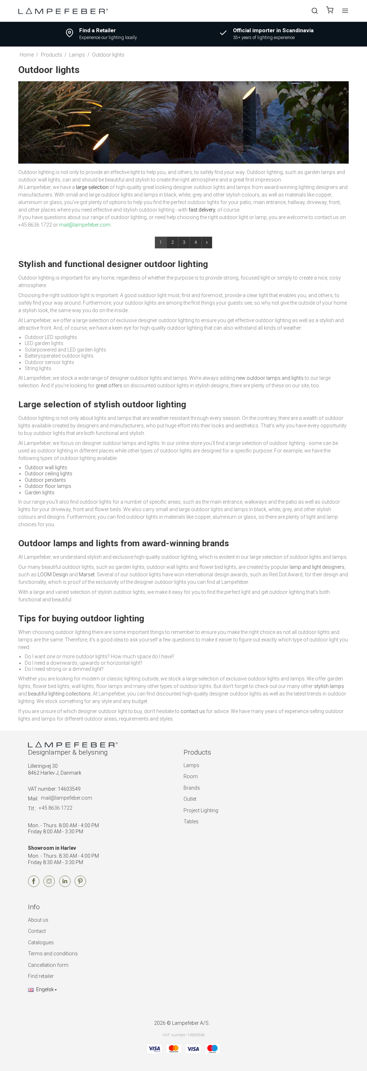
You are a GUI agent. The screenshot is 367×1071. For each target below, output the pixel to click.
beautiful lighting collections (59, 694)
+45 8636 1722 (55, 808)
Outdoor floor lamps (48, 486)
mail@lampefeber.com (66, 798)
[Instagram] (49, 885)
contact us (193, 711)
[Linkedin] (65, 885)
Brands (192, 788)
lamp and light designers (317, 567)
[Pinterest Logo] (80, 885)
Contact (37, 931)
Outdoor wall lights (46, 467)
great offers (109, 385)
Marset (87, 574)
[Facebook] (33, 885)
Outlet (190, 799)
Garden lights (39, 492)
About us (38, 920)
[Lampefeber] (63, 11)
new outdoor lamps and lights (270, 378)
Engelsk (45, 989)
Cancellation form (48, 965)
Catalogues (41, 942)
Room (191, 776)
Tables (191, 821)
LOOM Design (53, 574)
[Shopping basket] (329, 10)
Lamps (191, 765)
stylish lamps (329, 686)
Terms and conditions (53, 953)
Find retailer (41, 976)
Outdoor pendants (45, 480)
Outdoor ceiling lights (48, 473)
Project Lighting (201, 810)
